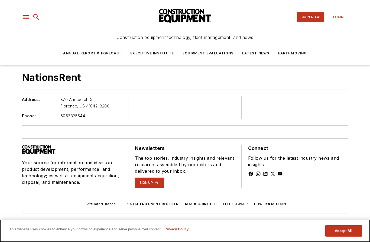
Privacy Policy (176, 229)
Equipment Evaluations (208, 53)
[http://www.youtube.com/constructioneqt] (280, 173)
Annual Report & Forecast (92, 53)
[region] (185, 231)
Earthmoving (292, 53)
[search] (36, 17)
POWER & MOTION (270, 204)
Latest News (255, 53)
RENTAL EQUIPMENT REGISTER (151, 204)
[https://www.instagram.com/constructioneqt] (258, 173)
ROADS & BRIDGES (201, 204)
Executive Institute (152, 53)
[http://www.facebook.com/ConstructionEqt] (251, 173)
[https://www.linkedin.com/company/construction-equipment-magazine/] (265, 173)
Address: (31, 99)
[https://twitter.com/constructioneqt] (272, 173)
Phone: (29, 115)
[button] (26, 17)
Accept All (343, 231)
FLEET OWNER (235, 204)
